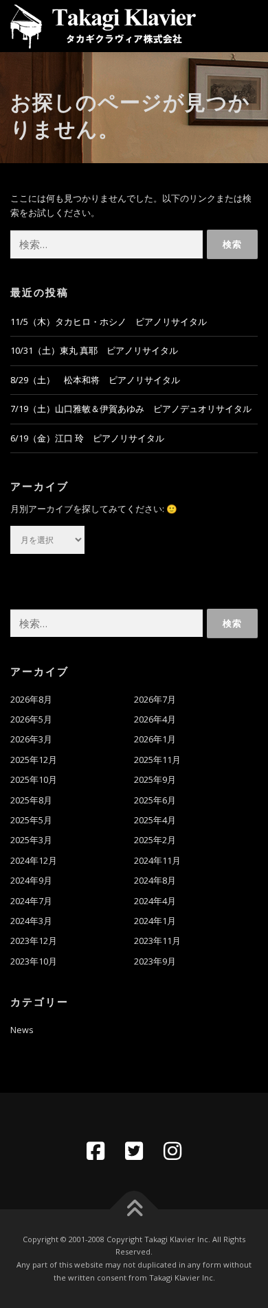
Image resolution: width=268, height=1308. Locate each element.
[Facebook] (95, 1151)
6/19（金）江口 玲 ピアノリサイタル (87, 438)
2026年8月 (31, 699)
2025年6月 (155, 800)
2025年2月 (155, 840)
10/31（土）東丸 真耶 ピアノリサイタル (94, 350)
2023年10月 (33, 961)
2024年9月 (31, 880)
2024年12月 (33, 861)
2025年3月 (31, 840)
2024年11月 (157, 861)
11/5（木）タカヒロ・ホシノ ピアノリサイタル (108, 322)
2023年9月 (155, 961)
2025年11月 (157, 760)
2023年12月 (33, 941)
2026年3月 (31, 739)
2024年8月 (155, 880)
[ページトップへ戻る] (134, 1209)
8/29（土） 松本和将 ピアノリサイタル (95, 380)
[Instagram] (172, 1151)
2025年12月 (33, 760)
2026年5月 (31, 719)
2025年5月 (31, 820)
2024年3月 (31, 921)
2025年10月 (33, 780)
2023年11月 (157, 941)
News (22, 1030)
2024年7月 (31, 901)
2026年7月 (155, 699)
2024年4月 (155, 901)
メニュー (246, 26)
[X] (134, 1151)
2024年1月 (155, 921)
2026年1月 (155, 739)
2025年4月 (155, 820)
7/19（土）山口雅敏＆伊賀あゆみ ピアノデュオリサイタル (131, 409)
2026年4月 (155, 719)
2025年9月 (155, 780)
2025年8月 (31, 800)
